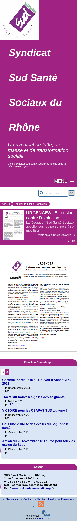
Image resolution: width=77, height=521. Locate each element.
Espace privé (68, 499)
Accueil (6, 204)
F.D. (70, 241)
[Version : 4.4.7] (46, 515)
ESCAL (41, 518)
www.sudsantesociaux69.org (31, 488)
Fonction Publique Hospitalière (31, 204)
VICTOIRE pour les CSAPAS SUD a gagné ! (34, 410)
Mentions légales (47, 499)
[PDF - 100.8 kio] (38, 349)
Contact (28, 499)
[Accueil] (19, 39)
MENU (60, 181)
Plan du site (12, 499)
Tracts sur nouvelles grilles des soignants (33, 397)
